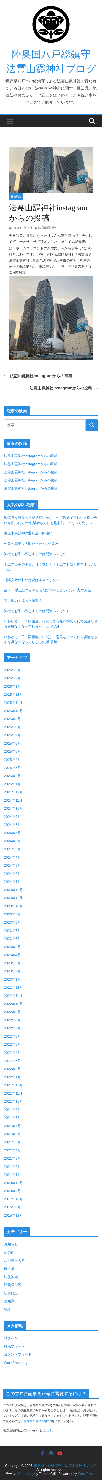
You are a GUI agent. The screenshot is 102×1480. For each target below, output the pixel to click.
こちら (47, 1430)
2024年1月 (12, 882)
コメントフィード (18, 1354)
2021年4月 (12, 1150)
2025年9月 (12, 719)
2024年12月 (13, 792)
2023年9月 (12, 914)
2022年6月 (12, 1036)
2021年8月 (12, 1118)
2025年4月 (12, 760)
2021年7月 (12, 1126)
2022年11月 (13, 996)
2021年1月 (12, 1175)
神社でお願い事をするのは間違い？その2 (36, 554)
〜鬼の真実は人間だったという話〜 (31, 544)
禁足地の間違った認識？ (23, 601)
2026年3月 (12, 670)
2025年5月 (12, 751)
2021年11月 (13, 1093)
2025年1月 (12, 784)
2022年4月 (12, 1053)
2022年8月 (12, 1020)
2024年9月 (12, 817)
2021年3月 (12, 1158)
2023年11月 (13, 898)
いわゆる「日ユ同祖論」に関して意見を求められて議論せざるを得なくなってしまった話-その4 (51, 623)
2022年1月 (12, 1077)
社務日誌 (16, 196)
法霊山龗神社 (47, 228)
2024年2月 (12, 874)
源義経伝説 (12, 1285)
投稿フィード (14, 1346)
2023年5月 (12, 947)
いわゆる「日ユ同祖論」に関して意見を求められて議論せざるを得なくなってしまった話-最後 (51, 639)
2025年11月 (13, 703)
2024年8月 (12, 825)
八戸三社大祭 (14, 1260)
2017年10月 (13, 1199)
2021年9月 (12, 1110)
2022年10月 (13, 1004)
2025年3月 (12, 768)
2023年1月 (12, 979)
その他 (9, 1252)
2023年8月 (12, 922)
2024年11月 (13, 800)
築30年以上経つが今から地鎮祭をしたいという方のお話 (47, 590)
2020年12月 (13, 1183)
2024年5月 (12, 849)
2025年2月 (12, 776)
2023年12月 (13, 890)
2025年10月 (13, 711)
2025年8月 (12, 727)
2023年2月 (12, 971)
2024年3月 (12, 865)
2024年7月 (12, 833)
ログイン (11, 1338)
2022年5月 (12, 1044)
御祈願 (9, 1269)
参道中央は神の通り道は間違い (28, 533)
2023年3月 (12, 963)
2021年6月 (12, 1134)
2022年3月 (12, 1061)
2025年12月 (13, 694)
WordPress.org (15, 1363)
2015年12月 (13, 1215)
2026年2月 (12, 678)
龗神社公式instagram (38, 1421)
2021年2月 (12, 1167)
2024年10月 (13, 808)
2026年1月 (12, 686)
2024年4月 (12, 857)
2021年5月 (12, 1142)
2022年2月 (12, 1069)
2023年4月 (12, 955)
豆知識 (9, 1301)
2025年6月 (12, 743)
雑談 (7, 1309)
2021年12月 (13, 1085)
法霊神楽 (11, 1277)
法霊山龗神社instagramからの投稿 (41, 376)
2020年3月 (12, 1191)
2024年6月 (12, 841)
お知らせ (11, 1244)
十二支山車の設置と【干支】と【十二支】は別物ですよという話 (51, 566)
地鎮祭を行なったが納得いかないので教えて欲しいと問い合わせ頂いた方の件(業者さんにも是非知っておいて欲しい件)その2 (51, 521)
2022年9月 (12, 1012)
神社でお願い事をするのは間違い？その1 (36, 611)
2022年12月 (13, 987)
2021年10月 (13, 1101)
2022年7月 (12, 1028)
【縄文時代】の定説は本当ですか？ (31, 580)
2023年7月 (12, 930)
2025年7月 (12, 735)
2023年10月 (13, 906)
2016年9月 (12, 1207)
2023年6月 (12, 939)
